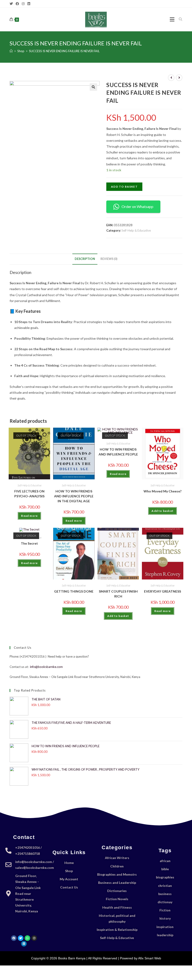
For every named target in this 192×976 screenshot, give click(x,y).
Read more (29, 515)
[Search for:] (178, 19)
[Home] (11, 51)
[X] (12, 3)
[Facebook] (17, 3)
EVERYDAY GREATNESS (162, 591)
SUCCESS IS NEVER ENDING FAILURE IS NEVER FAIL (64, 51)
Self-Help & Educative (136, 230)
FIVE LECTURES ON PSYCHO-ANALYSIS (29, 493)
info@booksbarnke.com (46, 667)
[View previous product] (171, 77)
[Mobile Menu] (172, 19)
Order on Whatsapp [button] (137, 206)
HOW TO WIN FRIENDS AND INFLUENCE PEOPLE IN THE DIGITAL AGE (73, 496)
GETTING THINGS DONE (73, 591)
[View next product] (179, 77)
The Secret (29, 543)
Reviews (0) (108, 259)
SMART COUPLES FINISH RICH (118, 593)
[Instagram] (23, 3)
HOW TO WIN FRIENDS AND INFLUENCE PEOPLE (118, 451)
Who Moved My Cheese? (162, 491)
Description (85, 259)
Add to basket (124, 186)
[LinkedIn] (29, 3)
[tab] (84, 259)
